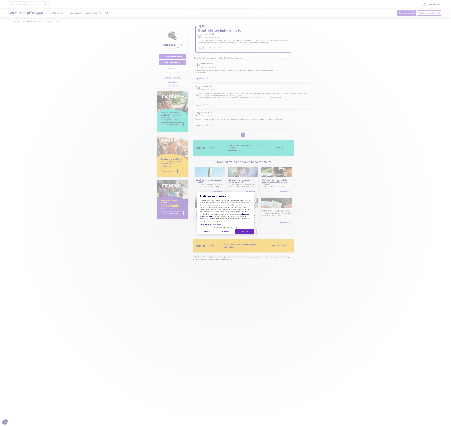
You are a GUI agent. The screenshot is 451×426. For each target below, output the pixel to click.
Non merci (206, 232)
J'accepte (244, 232)
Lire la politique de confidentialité (210, 224)
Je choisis (225, 232)
